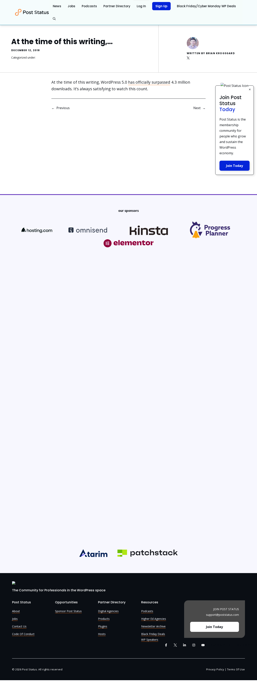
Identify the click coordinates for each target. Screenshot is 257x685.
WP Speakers (149, 639)
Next (197, 108)
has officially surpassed (149, 82)
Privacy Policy (215, 669)
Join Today (234, 165)
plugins (102, 626)
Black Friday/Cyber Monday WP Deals (206, 6)
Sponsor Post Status (68, 611)
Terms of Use (236, 669)
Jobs (71, 6)
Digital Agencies (108, 611)
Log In (141, 6)
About (16, 611)
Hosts (102, 634)
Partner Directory (116, 6)
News (57, 6)
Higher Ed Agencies (153, 619)
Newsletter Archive (153, 626)
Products (104, 619)
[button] (54, 19)
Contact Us (19, 626)
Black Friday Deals (153, 634)
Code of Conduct (23, 634)
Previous (63, 108)
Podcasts (89, 6)
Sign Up (161, 6)
